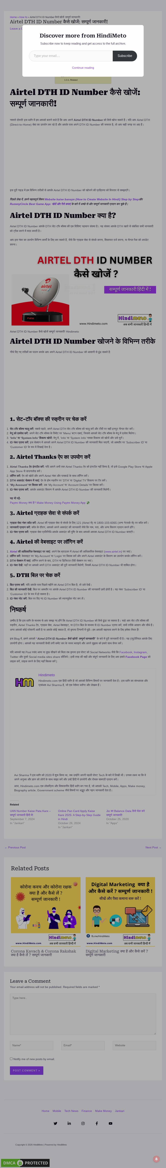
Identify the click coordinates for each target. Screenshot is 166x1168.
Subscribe (125, 56)
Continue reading (83, 67)
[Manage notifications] (156, 1159)
